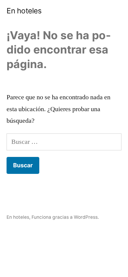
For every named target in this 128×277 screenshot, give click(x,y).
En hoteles (24, 10)
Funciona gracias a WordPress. (65, 217)
